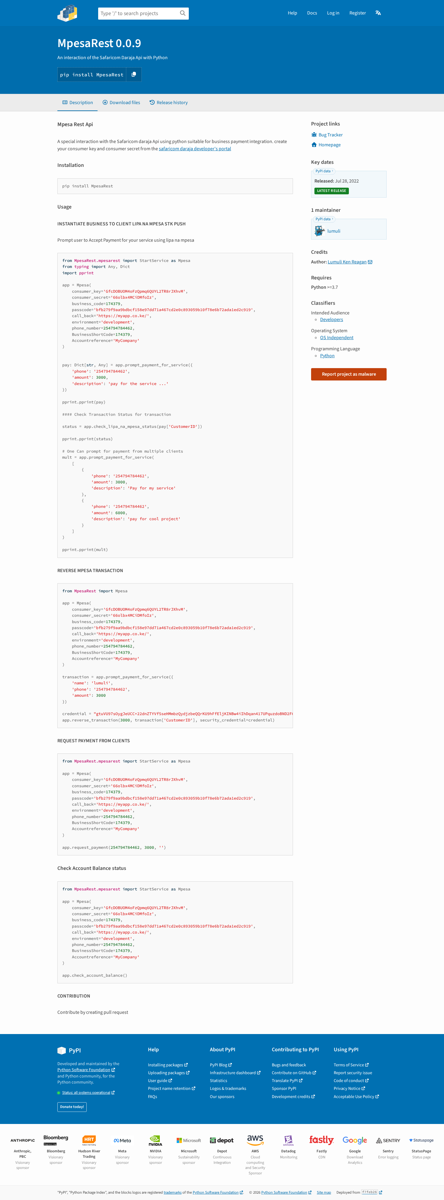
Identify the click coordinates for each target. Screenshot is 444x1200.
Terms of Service (349, 1065)
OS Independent (336, 337)
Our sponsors (222, 1096)
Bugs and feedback (289, 1065)
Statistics (218, 1080)
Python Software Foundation (83, 1070)
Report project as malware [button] (349, 374)
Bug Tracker (331, 135)
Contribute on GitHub (291, 1073)
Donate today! (72, 1106)
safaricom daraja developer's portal (195, 148)
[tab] (77, 102)
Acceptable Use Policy (354, 1096)
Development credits (291, 1096)
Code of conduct (349, 1080)
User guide (157, 1080)
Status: (86, 1092)
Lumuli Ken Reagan (347, 262)
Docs (312, 13)
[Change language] (379, 13)
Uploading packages (166, 1073)
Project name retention (169, 1088)
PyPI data (323, 171)
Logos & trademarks (228, 1088)
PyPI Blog (218, 1065)
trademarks (173, 1192)
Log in (333, 13)
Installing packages (165, 1065)
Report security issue (353, 1073)
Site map (324, 1192)
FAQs (152, 1096)
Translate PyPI (285, 1080)
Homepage (330, 145)
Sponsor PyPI (284, 1088)
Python (327, 355)
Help (292, 13)
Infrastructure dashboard (233, 1073)
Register (357, 13)
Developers (331, 319)
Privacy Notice (347, 1088)
